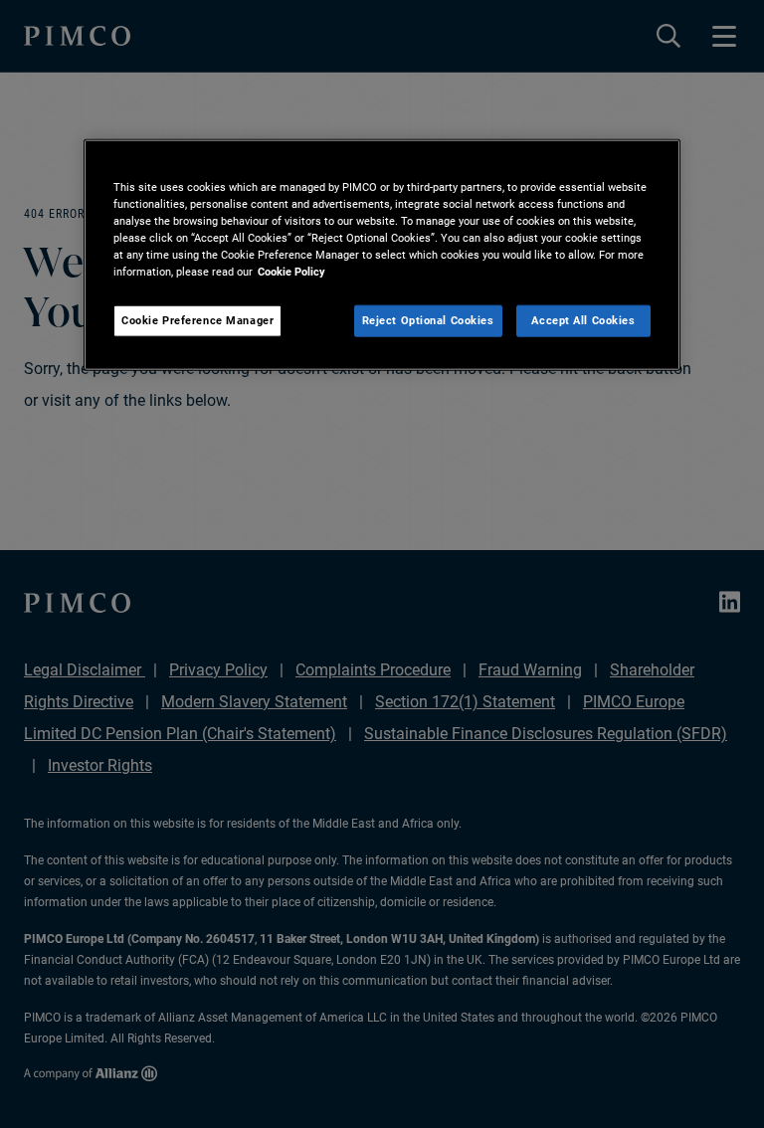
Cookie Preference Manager (197, 320)
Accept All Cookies (583, 320)
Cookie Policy (291, 272)
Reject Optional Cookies (428, 320)
